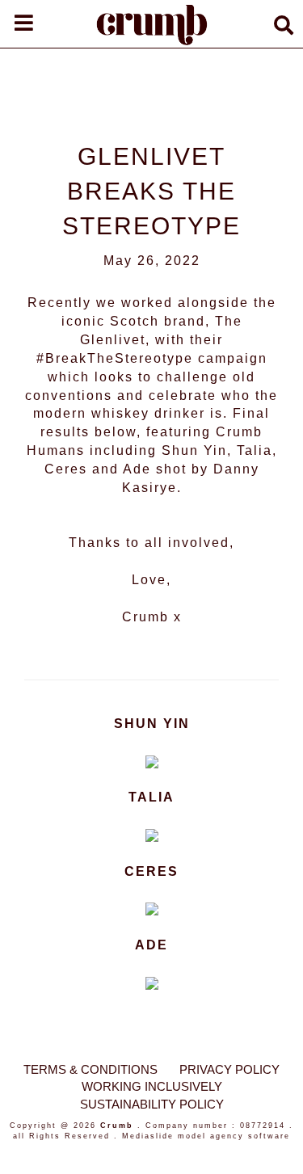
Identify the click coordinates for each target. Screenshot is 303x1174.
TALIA (151, 797)
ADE (151, 945)
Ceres (65, 469)
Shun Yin (194, 450)
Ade (137, 469)
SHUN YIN (152, 723)
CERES (151, 871)
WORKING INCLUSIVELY (152, 1086)
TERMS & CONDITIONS (90, 1069)
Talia (254, 450)
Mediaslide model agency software (206, 1136)
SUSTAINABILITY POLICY (152, 1104)
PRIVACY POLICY (229, 1069)
